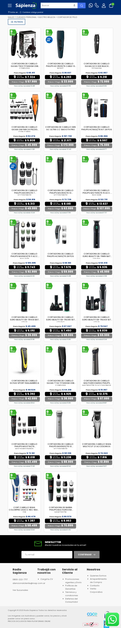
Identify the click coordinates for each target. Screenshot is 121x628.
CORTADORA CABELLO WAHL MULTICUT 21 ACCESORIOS (96, 445)
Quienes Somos (98, 575)
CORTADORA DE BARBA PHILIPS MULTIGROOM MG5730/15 (60, 510)
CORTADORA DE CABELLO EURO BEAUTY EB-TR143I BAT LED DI (24, 319)
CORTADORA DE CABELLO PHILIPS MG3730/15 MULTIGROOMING (24, 446)
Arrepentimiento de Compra (98, 580)
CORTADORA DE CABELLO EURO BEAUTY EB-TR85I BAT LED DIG (96, 256)
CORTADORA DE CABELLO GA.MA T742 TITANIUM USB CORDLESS (60, 383)
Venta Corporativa (96, 590)
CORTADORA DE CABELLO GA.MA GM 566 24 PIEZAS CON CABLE (24, 129)
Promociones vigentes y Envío (73, 581)
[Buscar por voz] (74, 5)
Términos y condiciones (71, 594)
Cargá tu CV (46, 579)
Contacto (95, 585)
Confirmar (85, 554)
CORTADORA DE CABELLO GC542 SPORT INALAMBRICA (24, 382)
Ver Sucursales (20, 590)
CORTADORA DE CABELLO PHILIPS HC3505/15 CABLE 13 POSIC (60, 66)
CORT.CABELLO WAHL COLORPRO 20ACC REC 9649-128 (24, 510)
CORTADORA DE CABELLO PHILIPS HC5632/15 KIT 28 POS (96, 128)
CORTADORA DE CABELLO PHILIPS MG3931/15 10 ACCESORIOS (60, 193)
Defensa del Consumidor (71, 600)
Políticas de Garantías (71, 587)
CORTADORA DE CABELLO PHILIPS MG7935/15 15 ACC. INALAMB (97, 193)
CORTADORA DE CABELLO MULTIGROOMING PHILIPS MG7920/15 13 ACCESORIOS (96, 383)
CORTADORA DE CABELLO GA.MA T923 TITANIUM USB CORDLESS (24, 66)
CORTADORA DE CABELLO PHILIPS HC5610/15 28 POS (60, 255)
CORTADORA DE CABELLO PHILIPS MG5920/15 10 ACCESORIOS (60, 446)
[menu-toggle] (10, 5)
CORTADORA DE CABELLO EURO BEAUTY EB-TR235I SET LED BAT (60, 319)
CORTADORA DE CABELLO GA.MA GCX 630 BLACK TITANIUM (96, 66)
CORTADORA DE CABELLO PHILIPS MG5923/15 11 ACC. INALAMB (24, 256)
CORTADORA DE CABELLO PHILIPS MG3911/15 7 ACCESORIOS (24, 193)
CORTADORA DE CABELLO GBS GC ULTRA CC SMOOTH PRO (60, 128)
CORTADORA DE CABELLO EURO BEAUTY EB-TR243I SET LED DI (96, 319)
